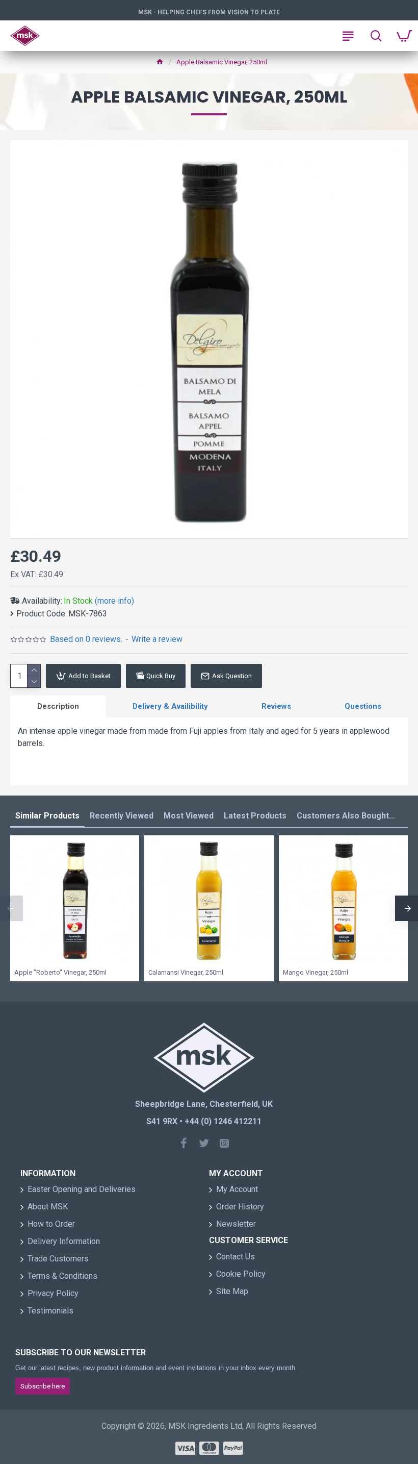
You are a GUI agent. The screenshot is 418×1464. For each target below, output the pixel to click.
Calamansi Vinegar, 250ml (185, 972)
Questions (363, 706)
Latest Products (255, 816)
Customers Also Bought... (346, 816)
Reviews (276, 706)
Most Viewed (189, 816)
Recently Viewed (121, 816)
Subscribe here (42, 1386)
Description (58, 706)
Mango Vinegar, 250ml (315, 972)
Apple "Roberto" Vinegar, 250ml (60, 972)
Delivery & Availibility (170, 706)
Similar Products (47, 816)
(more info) (114, 601)
